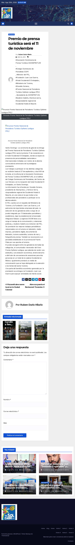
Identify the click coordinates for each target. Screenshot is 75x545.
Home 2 (64, 528)
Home (43, 528)
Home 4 (58, 532)
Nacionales (45, 482)
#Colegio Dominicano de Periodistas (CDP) (25, 70)
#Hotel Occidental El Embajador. (27, 80)
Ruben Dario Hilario (25, 54)
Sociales (11, 34)
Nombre (7, 400)
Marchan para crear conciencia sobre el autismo (58, 537)
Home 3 (71, 528)
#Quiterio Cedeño (22, 98)
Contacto (71, 541)
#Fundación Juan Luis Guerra (27, 77)
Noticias (8, 482)
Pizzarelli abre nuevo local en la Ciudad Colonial (14, 287)
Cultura (8, 461)
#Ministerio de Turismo (24, 83)
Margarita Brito (9, 335)
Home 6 (71, 532)
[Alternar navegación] (36, 23)
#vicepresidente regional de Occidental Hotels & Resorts (26, 102)
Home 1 (58, 528)
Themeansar (5, 535)
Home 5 (64, 532)
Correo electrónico (11, 411)
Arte (43, 461)
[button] (68, 24)
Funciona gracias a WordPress (11, 534)
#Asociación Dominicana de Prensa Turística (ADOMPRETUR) (28, 61)
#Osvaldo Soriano (22, 86)
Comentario (8, 360)
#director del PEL (23, 75)
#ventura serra (35, 98)
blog (48, 528)
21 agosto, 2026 (12, 470)
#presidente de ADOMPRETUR (28, 95)
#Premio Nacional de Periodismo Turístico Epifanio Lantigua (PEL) (28, 90)
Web (5, 423)
